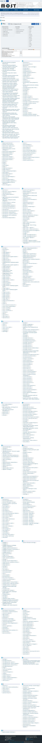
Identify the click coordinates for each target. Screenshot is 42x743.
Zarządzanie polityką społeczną (29, 710)
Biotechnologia (5, 172)
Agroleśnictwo (26, 65)
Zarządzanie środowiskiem (28, 715)
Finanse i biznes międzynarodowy (9, 306)
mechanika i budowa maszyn (29, 462)
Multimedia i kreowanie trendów (29, 491)
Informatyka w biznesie (27, 349)
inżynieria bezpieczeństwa (28, 361)
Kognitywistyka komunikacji (28, 407)
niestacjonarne (18, 32)
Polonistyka (5, 566)
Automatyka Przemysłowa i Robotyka (30, 114)
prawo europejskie (6, 574)
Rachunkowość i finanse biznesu (8, 610)
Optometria (25, 508)
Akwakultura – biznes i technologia (30, 66)
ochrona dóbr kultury (27, 500)
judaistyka (4, 415)
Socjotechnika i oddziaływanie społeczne (31, 621)
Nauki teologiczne (6, 530)
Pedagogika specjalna (7, 552)
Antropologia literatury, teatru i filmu (30, 87)
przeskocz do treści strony (0, 0)
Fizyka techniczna (6, 317)
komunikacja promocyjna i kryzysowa (30, 414)
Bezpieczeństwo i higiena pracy (8, 145)
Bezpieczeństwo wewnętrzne (8, 158)
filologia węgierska (6, 297)
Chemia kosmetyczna (27, 144)
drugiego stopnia (5, 31)
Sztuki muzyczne (26, 649)
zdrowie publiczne (27, 724)
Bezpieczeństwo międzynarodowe (9, 151)
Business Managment (6, 184)
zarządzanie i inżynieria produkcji (29, 696)
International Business (27, 357)
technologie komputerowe (7, 666)
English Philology (26, 223)
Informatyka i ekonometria (28, 342)
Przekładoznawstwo (6, 594)
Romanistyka (5, 627)
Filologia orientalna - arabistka (8, 279)
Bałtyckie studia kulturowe (7, 143)
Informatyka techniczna (28, 346)
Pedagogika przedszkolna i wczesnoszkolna (11, 549)
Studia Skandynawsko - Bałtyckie (29, 641)
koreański (30, 38)
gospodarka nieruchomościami (29, 279)
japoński (30, 37)
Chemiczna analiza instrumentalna (30, 151)
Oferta (16, 10)
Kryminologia (26, 430)
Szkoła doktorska (5, 35)
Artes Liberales (26, 105)
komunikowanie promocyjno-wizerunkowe (31, 417)
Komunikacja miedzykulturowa (29, 412)
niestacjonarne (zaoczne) (19, 31)
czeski (30, 32)
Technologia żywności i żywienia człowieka (10, 663)
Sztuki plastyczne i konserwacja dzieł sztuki (31, 651)
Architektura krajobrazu (28, 97)
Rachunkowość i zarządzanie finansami (10, 611)
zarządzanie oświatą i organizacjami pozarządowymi (29, 708)
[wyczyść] (38, 24)
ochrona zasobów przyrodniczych (29, 506)
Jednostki (25, 10)
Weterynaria (5, 685)
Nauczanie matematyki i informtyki (9, 502)
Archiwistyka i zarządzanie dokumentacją (31, 101)
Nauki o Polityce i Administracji (8, 518)
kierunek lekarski (26, 404)
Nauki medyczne (6, 510)
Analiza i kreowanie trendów (28, 78)
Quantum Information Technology (29, 542)
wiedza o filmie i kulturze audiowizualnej (10, 687)
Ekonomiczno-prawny (27, 212)
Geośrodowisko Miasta (27, 270)
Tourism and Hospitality (7, 669)
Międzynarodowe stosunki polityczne (30, 477)
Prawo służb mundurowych (7, 577)
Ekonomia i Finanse (27, 209)
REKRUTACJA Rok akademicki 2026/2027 (26, 5)
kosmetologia (26, 419)
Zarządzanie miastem (27, 703)
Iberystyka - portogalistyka (28, 324)
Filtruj (33, 24)
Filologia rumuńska (6, 292)
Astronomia (25, 110)
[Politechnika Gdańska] (11, 53)
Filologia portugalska (6, 282)
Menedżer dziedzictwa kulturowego (30, 471)
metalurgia (25, 474)
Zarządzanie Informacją (28, 700)
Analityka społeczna (27, 75)
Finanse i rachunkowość (7, 310)
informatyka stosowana (27, 345)
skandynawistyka (26, 611)
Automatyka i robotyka (27, 112)
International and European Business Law (31, 354)
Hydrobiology (5, 331)
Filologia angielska (6, 252)
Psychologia (5, 595)
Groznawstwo (26, 286)
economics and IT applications (29, 190)
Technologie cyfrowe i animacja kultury (10, 664)
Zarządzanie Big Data (27, 692)
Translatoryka (5, 670)
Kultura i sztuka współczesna (29, 434)
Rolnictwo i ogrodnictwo (7, 625)
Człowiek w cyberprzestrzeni (28, 160)
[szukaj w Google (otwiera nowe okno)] (36, 24)
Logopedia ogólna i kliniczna (8, 467)
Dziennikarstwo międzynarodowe (9, 217)
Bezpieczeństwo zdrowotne (7, 159)
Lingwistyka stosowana (7, 453)
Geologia (25, 264)
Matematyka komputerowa (28, 457)
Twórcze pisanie (5, 680)
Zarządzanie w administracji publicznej (30, 717)
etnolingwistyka (26, 231)
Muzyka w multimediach (28, 492)
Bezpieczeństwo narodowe (8, 152)
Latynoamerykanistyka (7, 446)
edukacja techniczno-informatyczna (30, 199)
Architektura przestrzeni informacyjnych (31, 98)
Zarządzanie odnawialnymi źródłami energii (31, 706)
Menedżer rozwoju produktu (28, 473)
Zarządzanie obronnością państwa (30, 704)
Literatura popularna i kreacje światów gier (10, 456)
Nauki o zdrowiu (5, 524)
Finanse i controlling (6, 307)
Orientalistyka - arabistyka (28, 514)
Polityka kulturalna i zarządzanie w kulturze (10, 562)
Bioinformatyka (5, 165)
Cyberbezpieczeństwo (27, 155)
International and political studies (29, 355)
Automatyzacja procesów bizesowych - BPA (31, 115)
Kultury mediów (26, 441)
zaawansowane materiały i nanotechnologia (31, 685)
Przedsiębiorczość (6, 588)
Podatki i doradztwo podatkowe (8, 557)
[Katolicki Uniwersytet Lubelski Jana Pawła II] (11, 52)
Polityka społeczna (6, 564)
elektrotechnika (26, 219)
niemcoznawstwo (6, 533)
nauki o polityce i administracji (8, 535)
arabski (30, 29)
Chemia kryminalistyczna (28, 145)
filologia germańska (6, 260)
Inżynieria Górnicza (27, 368)
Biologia (4, 166)
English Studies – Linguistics (28, 227)
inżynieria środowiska (27, 391)
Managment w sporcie (27, 452)
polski (30, 41)
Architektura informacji (27, 96)
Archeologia (26, 91)
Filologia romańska (6, 284)
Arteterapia (25, 107)
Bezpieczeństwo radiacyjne (7, 156)
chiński (30, 31)
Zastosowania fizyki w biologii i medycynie (31, 722)
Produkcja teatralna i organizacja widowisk (10, 583)
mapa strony (28, 738)
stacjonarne (17, 28)
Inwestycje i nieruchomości (28, 358)
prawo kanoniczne (6, 576)
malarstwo (25, 446)
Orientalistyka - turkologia (28, 524)
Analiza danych (26, 76)
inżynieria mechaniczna (28, 379)
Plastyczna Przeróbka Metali (8, 556)
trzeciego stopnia (5, 34)
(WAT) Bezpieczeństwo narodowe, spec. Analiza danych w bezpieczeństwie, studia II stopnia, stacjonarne (11, 110)
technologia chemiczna (7, 660)
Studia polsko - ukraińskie (28, 639)
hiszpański (30, 35)
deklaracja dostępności (30, 739)
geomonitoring (26, 269)
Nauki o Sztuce (5, 521)
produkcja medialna (6, 580)
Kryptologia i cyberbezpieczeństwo (30, 432)
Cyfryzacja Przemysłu (27, 158)
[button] (4, 1)
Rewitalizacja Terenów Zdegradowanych (10, 623)
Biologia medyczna (6, 169)
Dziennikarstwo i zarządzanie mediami (10, 213)
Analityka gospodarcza (27, 71)
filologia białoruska (6, 255)
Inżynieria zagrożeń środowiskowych (30, 392)
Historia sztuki (5, 328)
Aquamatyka (25, 90)
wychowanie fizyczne (6, 692)
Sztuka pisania (26, 648)
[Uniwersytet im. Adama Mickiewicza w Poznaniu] (11, 55)
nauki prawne (4, 537)
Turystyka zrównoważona (7, 679)
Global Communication (27, 276)
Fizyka (4, 313)
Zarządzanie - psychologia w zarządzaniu (31, 691)
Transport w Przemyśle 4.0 (7, 671)
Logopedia (5, 466)
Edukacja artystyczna (27, 191)
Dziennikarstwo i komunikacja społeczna (10, 210)
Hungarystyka (5, 330)
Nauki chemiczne (6, 507)
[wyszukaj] (20, 24)
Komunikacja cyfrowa (27, 409)
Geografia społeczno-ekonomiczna (29, 255)
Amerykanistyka (26, 68)
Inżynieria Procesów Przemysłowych (30, 389)
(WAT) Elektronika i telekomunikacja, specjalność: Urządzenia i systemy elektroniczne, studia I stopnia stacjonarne (10, 126)
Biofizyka (4, 163)
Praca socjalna (5, 569)
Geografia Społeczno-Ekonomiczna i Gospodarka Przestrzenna (29, 257)
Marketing (25, 453)
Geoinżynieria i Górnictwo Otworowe (30, 263)
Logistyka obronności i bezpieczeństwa (10, 462)
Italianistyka (25, 393)
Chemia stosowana (27, 148)
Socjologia (25, 615)
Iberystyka (25, 322)
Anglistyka (25, 79)
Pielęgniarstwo (5, 555)
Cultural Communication (28, 154)
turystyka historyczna (6, 674)
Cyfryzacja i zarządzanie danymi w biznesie (31, 157)
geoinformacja (26, 260)
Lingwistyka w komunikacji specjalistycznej (10, 455)
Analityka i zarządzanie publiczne (29, 72)
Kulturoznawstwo (27, 436)
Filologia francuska (6, 259)
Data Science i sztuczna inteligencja (9, 191)
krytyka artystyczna (27, 433)
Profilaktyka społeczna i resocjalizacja (9, 584)
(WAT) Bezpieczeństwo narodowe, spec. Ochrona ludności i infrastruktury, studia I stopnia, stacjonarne (10, 114)
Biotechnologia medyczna (7, 173)
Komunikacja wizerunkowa (28, 415)
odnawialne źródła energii (28, 507)
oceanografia (26, 499)
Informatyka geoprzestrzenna (29, 339)
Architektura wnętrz (27, 100)
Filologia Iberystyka (6, 267)
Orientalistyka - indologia (28, 517)
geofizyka (25, 250)
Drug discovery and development (9, 206)
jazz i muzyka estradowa (7, 404)
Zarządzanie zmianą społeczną (29, 721)
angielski (30, 28)
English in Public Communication (29, 222)
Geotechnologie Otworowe (28, 271)
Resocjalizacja (5, 617)
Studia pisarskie (26, 638)
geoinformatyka (26, 262)
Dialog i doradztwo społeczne (8, 194)
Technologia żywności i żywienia (8, 662)
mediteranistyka (26, 470)
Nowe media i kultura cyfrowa (8, 534)
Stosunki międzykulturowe (28, 622)
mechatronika (26, 466)
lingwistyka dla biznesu (7, 449)
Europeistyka (26, 238)
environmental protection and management (31, 230)
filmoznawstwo (5, 249)
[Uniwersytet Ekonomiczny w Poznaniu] (11, 54)
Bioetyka (4, 162)
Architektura (25, 94)
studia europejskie (27, 634)
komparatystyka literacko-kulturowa (30, 408)
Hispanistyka (5, 322)
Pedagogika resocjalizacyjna (8, 550)
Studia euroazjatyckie (27, 632)
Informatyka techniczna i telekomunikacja (31, 347)
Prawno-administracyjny (7, 570)
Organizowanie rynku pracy (28, 511)
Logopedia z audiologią (7, 469)
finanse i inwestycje (6, 309)
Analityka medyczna (27, 73)
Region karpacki (5, 614)
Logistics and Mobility (6, 459)
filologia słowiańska (6, 293)
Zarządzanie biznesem (27, 693)
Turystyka (4, 673)
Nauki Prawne (5, 527)
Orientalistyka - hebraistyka (28, 516)
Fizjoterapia (5, 312)
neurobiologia (5, 531)
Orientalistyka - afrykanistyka (29, 513)
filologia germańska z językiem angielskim (10, 264)
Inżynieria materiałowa (27, 376)
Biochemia (4, 160)
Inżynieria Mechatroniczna (28, 382)
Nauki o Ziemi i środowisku (7, 525)
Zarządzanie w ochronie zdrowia (29, 718)
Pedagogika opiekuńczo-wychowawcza (9, 547)
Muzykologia (26, 494)
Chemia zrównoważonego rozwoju (29, 150)
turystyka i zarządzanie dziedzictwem (9, 677)
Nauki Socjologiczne (6, 528)
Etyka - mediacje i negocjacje (28, 237)
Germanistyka (26, 274)
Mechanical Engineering (28, 460)
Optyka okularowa (27, 510)
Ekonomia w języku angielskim (29, 210)
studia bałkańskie (26, 631)
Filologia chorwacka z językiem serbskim (10, 256)
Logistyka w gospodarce (7, 465)
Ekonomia (25, 207)
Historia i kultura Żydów (7, 327)
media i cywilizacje (27, 469)
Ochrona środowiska (27, 504)
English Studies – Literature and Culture (31, 228)
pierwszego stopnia (5, 28)
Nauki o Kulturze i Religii (7, 516)
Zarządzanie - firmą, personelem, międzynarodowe (29, 689)
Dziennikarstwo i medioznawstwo (9, 212)
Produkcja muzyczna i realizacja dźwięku (10, 581)
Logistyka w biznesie (6, 463)
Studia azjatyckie (26, 629)
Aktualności (6, 10)
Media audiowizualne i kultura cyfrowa (30, 467)
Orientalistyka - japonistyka (28, 520)
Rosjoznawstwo (5, 628)
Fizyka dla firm (5, 314)
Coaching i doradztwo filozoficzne (29, 153)
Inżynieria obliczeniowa (28, 388)
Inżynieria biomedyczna (28, 362)
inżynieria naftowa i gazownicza (29, 385)
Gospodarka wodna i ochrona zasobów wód (31, 281)
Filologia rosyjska (6, 288)
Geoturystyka (26, 273)
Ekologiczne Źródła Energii (28, 203)
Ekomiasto (25, 205)
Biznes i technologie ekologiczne (8, 176)
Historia (4, 324)
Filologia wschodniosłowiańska (8, 300)
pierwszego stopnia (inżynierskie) (7, 29)
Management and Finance (28, 448)
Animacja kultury (26, 81)
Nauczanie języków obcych (7, 500)
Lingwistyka (5, 448)
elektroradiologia (26, 217)
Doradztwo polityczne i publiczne (9, 205)
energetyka (25, 220)
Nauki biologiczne (6, 506)
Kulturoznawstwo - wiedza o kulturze (30, 440)
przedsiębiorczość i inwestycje (8, 590)
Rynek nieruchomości (6, 632)
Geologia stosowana (27, 267)
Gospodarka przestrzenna (28, 280)
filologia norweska (6, 277)
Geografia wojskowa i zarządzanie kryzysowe (31, 259)
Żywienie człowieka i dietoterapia (9, 732)
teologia (4, 667)
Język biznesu (5, 405)
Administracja (26, 62)
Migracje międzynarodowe (28, 485)
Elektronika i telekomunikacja (29, 216)
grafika (24, 283)
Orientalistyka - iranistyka (28, 518)
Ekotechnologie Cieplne (27, 213)
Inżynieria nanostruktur (28, 386)
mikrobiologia (26, 487)
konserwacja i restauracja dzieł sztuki (30, 418)
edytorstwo (25, 200)
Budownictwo (5, 178)
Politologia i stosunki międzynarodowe (10, 560)
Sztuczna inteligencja (27, 645)
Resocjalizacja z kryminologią (8, 618)
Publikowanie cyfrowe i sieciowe (8, 598)
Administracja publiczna (28, 64)
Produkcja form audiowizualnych (8, 579)
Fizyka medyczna (6, 316)
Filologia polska (5, 281)
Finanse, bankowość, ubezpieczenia (9, 304)
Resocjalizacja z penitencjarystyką (9, 620)
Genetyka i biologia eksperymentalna (30, 248)
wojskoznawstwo (6, 689)
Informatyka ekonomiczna (28, 337)
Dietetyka (4, 195)
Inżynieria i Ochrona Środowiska (29, 372)
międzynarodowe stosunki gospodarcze (30, 476)
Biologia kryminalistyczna (7, 168)
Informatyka (25, 335)
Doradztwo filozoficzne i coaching (9, 202)
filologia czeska (5, 258)
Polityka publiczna (6, 563)
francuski (30, 34)
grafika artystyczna (27, 284)
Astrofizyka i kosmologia (28, 108)
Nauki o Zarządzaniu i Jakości (8, 523)
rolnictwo (4, 624)
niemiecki (30, 40)
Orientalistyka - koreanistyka (28, 521)
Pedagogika (5, 542)
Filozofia (4, 302)
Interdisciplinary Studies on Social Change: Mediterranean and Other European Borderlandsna (31, 352)
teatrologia (4, 659)
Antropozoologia (26, 89)
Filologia (4, 250)
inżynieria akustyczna (27, 360)
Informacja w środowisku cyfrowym (30, 331)
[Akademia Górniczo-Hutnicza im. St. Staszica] (11, 51)
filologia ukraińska (6, 296)
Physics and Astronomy (7, 553)
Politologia (5, 559)
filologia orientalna (6, 278)
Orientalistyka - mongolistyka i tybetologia (31, 523)
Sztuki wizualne (26, 653)
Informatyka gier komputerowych (29, 340)
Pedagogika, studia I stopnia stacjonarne (9, 605)
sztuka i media (26, 646)
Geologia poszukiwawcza (28, 266)
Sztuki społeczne (26, 652)
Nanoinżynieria (5, 499)
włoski (30, 46)
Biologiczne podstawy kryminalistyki (9, 170)
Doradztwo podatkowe (7, 203)
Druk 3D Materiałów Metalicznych (9, 207)
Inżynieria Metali (26, 383)
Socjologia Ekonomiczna (28, 617)
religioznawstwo (5, 615)
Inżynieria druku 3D (27, 367)
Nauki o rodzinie (6, 520)
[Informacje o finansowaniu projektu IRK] (7, 1)
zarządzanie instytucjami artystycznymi (30, 702)
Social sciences (26, 614)
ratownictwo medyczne (7, 613)
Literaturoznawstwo (6, 457)
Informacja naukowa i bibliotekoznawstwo (31, 329)
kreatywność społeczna (27, 424)
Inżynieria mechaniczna (28, 381)
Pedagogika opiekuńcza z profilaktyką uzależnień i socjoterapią (9, 546)
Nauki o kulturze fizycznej (7, 514)
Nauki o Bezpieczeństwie (7, 511)
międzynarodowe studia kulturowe (30, 479)
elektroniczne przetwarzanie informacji (30, 215)
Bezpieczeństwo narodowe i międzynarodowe (7, 155)
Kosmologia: (25, 421)
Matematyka (25, 455)
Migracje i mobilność (27, 484)
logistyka (4, 460)
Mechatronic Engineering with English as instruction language (30, 464)
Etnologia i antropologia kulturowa (30, 234)
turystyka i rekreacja (6, 676)
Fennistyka (4, 248)
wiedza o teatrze (6, 688)
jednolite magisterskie (6, 32)
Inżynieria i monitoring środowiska (30, 371)
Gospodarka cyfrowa (27, 277)
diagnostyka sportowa (6, 192)
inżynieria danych (26, 365)
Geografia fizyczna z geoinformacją (30, 253)
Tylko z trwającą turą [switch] (15, 24)
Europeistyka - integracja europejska (30, 240)
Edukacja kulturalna (27, 198)
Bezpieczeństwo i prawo (7, 147)
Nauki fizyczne (5, 508)
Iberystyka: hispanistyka (28, 325)
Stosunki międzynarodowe (28, 624)
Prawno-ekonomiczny (6, 572)
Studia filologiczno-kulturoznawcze (30, 635)
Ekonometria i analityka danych (29, 206)
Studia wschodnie (26, 642)
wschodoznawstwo (6, 691)
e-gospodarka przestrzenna (28, 202)
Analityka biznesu (26, 69)
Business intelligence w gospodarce (9, 180)
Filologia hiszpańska (6, 266)
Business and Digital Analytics (8, 179)
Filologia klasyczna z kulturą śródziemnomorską (7, 274)
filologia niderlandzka (6, 275)
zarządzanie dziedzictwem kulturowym (30, 695)
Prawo (4, 573)
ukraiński (30, 44)
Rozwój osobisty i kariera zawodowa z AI (10, 630)
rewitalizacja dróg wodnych (8, 621)
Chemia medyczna (27, 147)
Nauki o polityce (5, 517)
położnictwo (5, 567)
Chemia (25, 143)
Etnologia (25, 233)
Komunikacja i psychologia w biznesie (30, 411)
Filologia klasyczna (6, 269)
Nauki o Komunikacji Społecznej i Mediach (10, 513)
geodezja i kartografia (27, 249)
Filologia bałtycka (6, 253)
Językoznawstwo (6, 412)
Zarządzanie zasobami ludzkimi (29, 720)
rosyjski (30, 43)
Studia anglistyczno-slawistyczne (29, 628)
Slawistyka (25, 613)
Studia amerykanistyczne (28, 627)
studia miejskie (26, 636)
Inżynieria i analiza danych (28, 370)
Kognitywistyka (26, 405)
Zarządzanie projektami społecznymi (30, 711)
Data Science (5, 190)
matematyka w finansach (28, 459)
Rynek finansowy (6, 631)
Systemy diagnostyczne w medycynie (30, 644)
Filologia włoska (6, 299)
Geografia (25, 252)
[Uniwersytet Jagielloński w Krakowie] (11, 56)
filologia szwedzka (6, 294)
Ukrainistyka (25, 659)
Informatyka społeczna (27, 343)
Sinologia (25, 610)
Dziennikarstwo (5, 209)
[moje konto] (41, 1)
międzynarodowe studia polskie (29, 482)
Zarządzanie (26, 687)
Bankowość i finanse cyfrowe (8, 144)
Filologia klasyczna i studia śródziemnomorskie (7, 271)
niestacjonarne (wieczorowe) (20, 29)
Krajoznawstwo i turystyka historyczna (30, 422)
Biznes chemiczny (6, 175)
